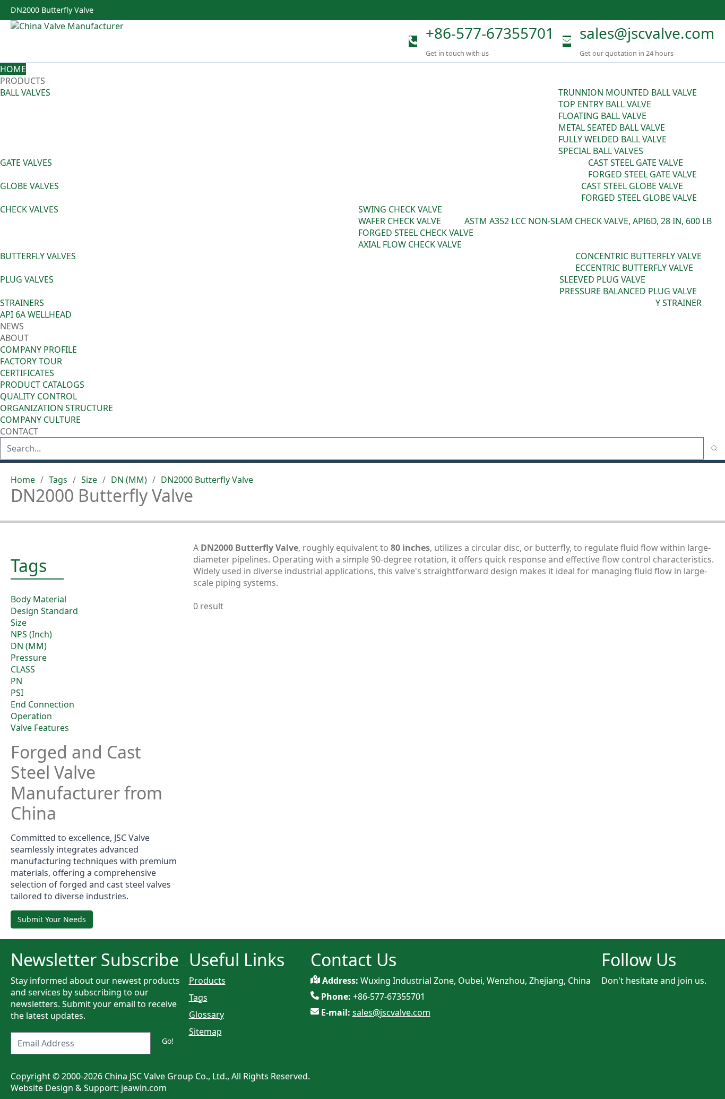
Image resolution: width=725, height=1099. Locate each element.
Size (89, 479)
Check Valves (29, 209)
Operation (31, 716)
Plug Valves (27, 279)
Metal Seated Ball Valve (611, 127)
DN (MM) (129, 479)
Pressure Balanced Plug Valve (628, 291)
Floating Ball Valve (602, 116)
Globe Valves (29, 186)
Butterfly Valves (38, 256)
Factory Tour (31, 361)
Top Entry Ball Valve (604, 104)
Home (13, 69)
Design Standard (44, 611)
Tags (58, 479)
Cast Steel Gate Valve (635, 162)
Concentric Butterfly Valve (638, 256)
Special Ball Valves (600, 151)
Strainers (22, 303)
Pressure (29, 657)
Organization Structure (56, 408)
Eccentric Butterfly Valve (634, 268)
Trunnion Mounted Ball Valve (627, 92)
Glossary (206, 1014)
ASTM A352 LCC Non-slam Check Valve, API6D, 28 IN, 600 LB (588, 221)
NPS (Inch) (31, 634)
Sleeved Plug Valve (602, 279)
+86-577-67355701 (490, 33)
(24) (573, 192)
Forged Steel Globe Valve (639, 197)
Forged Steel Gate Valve (642, 174)
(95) (550, 121)
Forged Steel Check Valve (415, 232)
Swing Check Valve (400, 209)
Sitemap (205, 1031)
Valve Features (40, 728)
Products (22, 81)
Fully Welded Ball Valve (612, 139)
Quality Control (38, 396)
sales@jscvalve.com (647, 33)
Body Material (38, 599)
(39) (567, 262)
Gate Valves (26, 162)
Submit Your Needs (52, 919)
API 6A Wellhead (36, 314)
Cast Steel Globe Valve (632, 186)
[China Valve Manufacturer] (90, 41)
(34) (552, 285)
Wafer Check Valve (399, 221)
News (12, 326)
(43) (350, 227)
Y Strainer (678, 303)
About (15, 338)
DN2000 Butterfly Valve (207, 479)
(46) (580, 168)
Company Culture (40, 419)
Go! (168, 1041)
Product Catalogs (42, 384)
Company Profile (38, 349)
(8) (459, 221)
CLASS (23, 669)
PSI (17, 692)
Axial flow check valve (410, 244)
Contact (19, 431)
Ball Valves (25, 92)
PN (16, 681)
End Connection (42, 704)
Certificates (27, 373)
